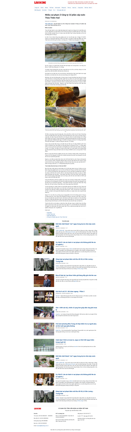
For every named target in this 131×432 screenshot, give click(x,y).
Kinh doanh (57, 7)
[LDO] (44, 229)
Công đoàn (80, 7)
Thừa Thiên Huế (49, 23)
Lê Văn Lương (80, 268)
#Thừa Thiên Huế (51, 214)
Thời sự (69, 7)
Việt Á (71, 248)
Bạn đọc (74, 7)
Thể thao (51, 7)
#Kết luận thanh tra (51, 215)
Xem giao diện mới (61, 10)
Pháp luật (64, 7)
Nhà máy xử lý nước (70, 232)
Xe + (54, 10)
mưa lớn (76, 346)
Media (46, 7)
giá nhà (75, 281)
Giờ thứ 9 (58, 295)
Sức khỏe (44, 10)
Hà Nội (57, 265)
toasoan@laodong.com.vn (42, 425)
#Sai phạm (49, 212)
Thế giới (50, 10)
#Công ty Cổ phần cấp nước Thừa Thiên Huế (57, 217)
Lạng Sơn (58, 314)
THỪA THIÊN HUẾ (60, 230)
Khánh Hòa (58, 330)
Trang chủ (37, 7)
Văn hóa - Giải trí (88, 7)
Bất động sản (38, 10)
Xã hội (42, 7)
